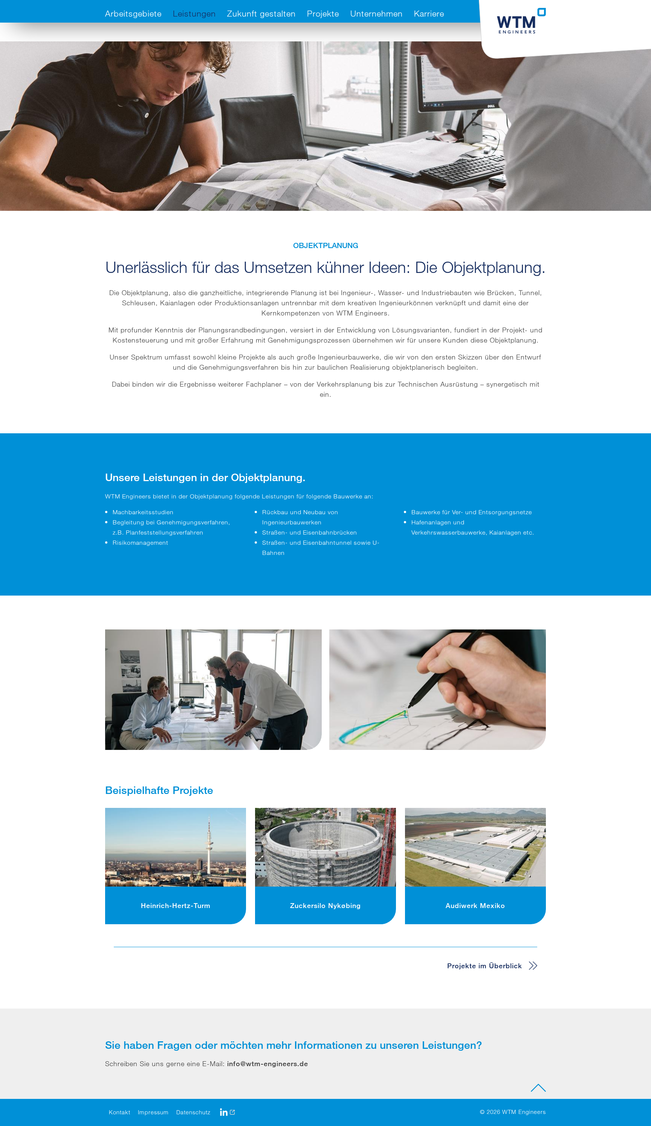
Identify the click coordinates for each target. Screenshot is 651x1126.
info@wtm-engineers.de (267, 1063)
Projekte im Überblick (484, 965)
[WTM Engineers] (521, 21)
